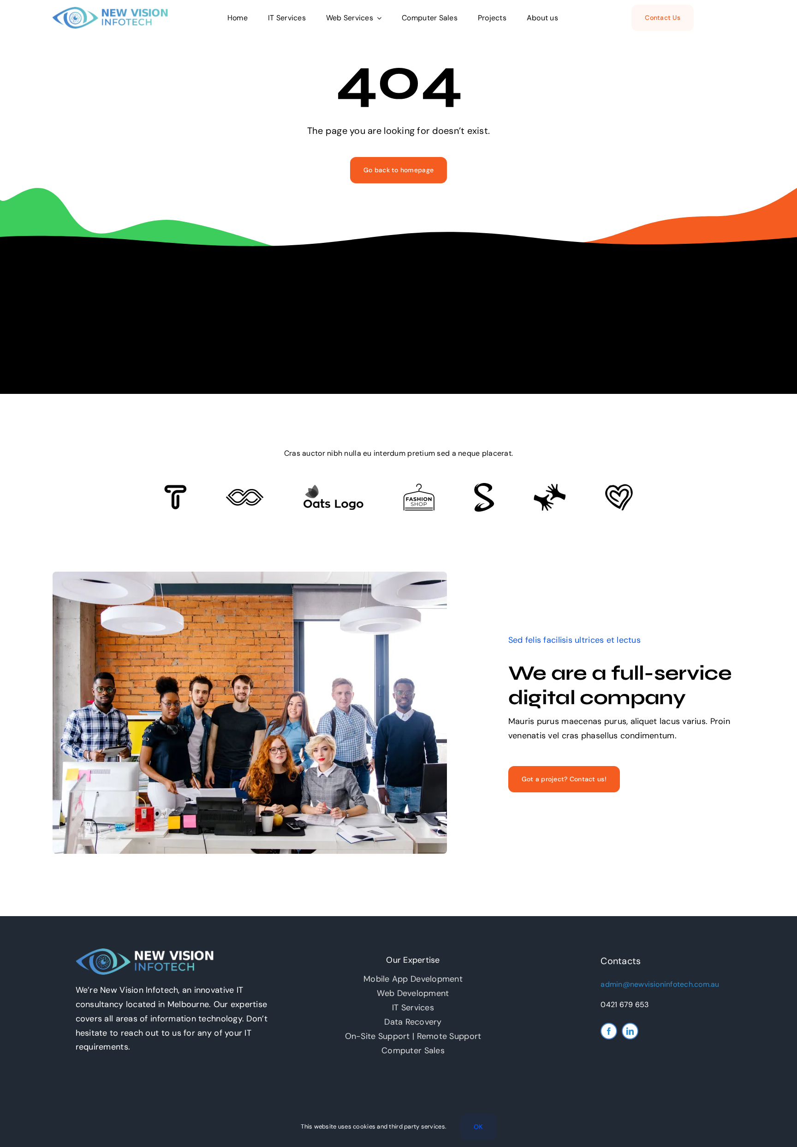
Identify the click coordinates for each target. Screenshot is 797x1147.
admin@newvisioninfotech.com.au (660, 984)
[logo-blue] (110, 11)
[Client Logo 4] (419, 487)
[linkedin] (630, 1031)
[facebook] (609, 1031)
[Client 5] (245, 493)
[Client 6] (175, 489)
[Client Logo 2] (619, 488)
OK (478, 1127)
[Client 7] (484, 487)
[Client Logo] (333, 488)
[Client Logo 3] (549, 487)
